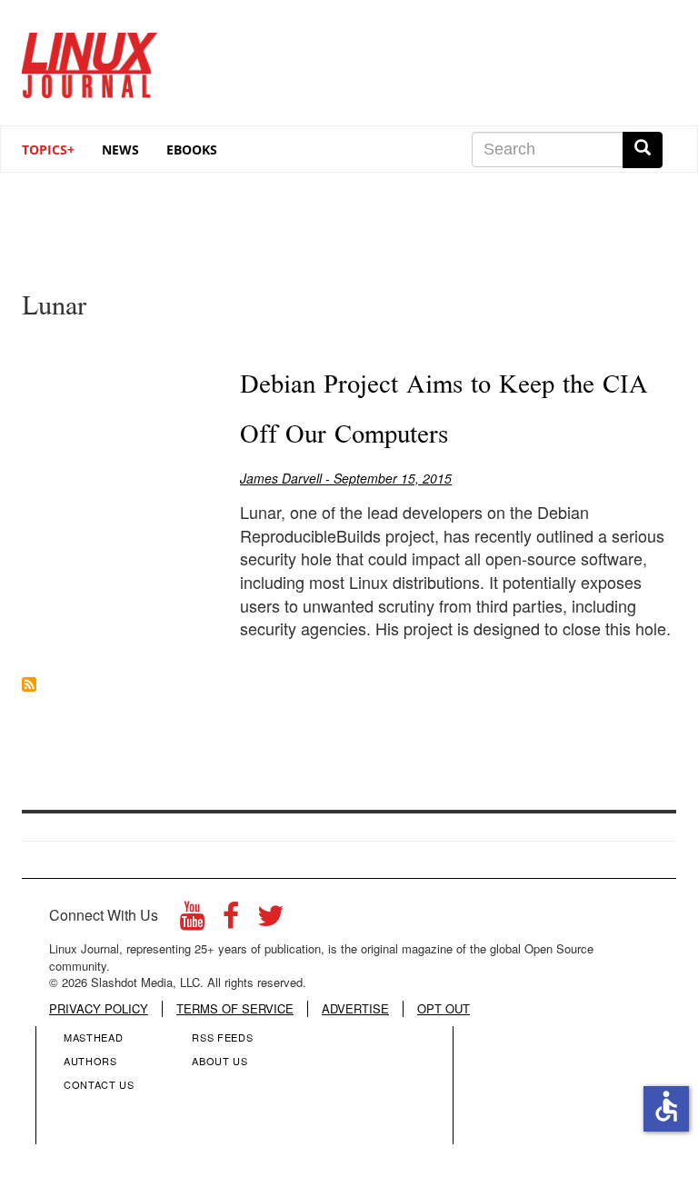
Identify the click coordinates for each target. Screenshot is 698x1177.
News (120, 149)
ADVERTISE (355, 1009)
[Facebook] (231, 920)
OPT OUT (443, 1009)
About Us (219, 1060)
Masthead (93, 1037)
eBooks (191, 149)
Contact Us (99, 1084)
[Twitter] (270, 920)
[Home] (90, 58)
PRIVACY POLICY (98, 1009)
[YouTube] (192, 920)
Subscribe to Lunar (29, 684)
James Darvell (281, 478)
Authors (90, 1060)
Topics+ (48, 149)
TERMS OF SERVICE (235, 1009)
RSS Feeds (222, 1037)
